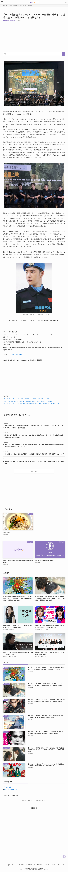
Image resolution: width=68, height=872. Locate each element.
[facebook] (32, 808)
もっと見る (34, 471)
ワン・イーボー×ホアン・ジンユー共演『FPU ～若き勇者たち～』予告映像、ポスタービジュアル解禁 (28, 401)
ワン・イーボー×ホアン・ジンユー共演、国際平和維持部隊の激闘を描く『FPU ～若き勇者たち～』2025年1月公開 (31, 404)
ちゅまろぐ (7, 787)
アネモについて (13, 865)
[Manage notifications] (64, 856)
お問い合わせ (60, 865)
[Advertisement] (34, 36)
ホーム (6, 865)
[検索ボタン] (66, 2)
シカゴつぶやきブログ (11, 789)
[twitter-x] (35, 808)
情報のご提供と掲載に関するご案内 (46, 865)
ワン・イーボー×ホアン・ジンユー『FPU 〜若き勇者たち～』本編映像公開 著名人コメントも (26, 398)
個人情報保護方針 (30, 865)
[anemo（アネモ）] (34, 2)
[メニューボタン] (2, 2)
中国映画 (7, 20)
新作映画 (12, 20)
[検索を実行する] (63, 54)
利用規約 (21, 865)
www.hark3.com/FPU (18, 355)
